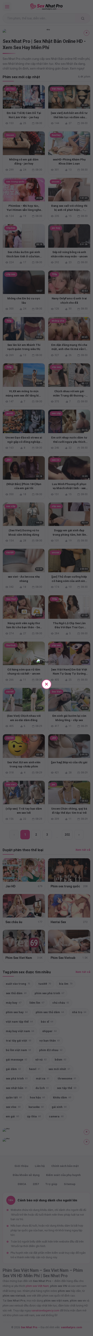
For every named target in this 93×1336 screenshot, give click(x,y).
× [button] (46, 684)
